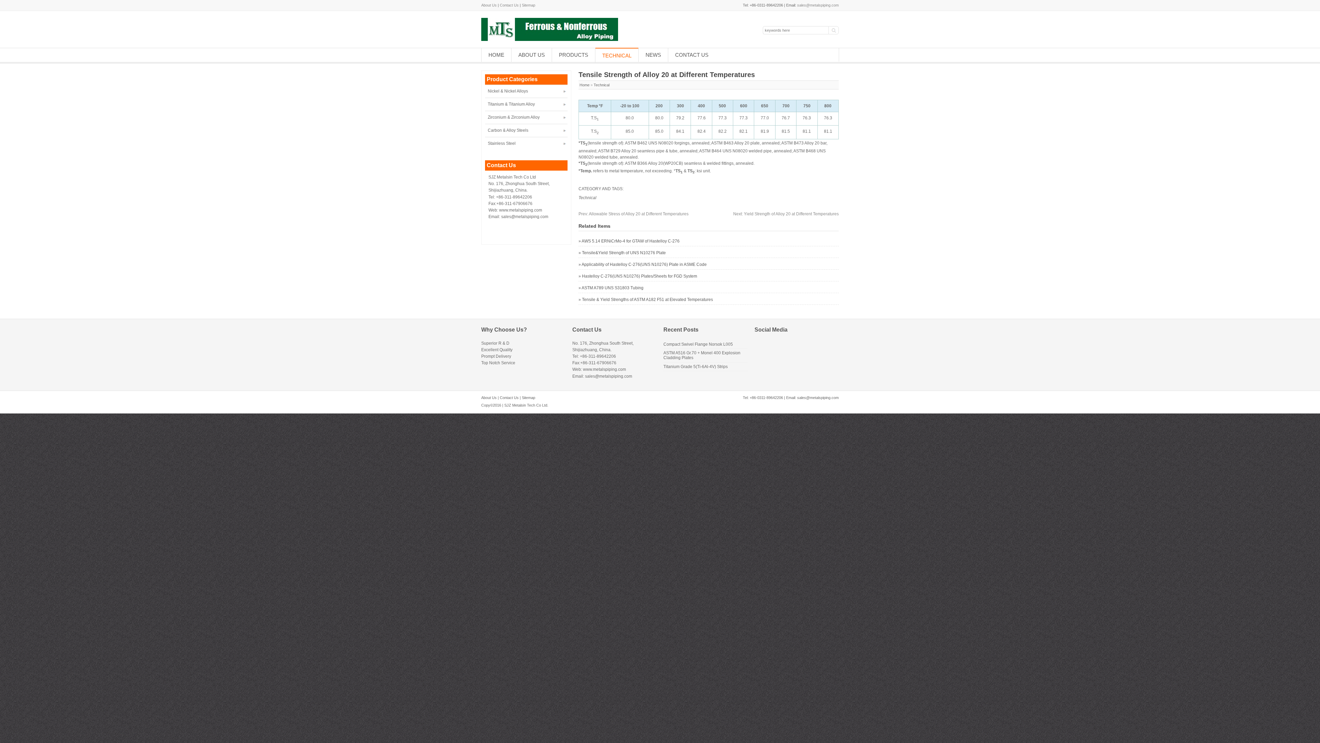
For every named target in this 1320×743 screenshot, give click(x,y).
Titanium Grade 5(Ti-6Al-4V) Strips (695, 366)
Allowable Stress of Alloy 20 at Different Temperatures (634, 214)
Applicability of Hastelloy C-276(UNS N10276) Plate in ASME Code (644, 264)
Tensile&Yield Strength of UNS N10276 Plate (624, 252)
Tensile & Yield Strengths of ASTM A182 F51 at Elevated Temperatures (647, 299)
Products (573, 55)
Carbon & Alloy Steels (508, 130)
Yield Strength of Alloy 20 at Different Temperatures (786, 214)
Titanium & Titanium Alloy (511, 104)
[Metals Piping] (549, 39)
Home (496, 55)
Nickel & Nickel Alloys (508, 91)
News (653, 55)
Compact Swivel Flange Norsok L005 (698, 344)
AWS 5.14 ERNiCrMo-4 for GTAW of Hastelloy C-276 (631, 241)
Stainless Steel (502, 143)
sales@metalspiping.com (818, 5)
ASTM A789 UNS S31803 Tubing (613, 288)
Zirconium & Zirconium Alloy (514, 117)
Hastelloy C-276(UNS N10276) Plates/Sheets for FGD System (639, 276)
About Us (489, 5)
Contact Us (509, 5)
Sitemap (528, 5)
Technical (616, 55)
